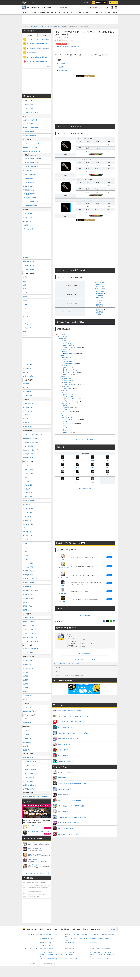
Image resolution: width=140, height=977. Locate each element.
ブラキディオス (27, 536)
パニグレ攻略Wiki (69, 952)
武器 (59, 667)
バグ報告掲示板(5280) (29, 194)
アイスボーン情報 (28, 108)
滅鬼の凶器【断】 (68, 353)
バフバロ (25, 528)
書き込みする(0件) (85, 615)
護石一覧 (25, 419)
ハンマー (62, 467)
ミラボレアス (27, 551)
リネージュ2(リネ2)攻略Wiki (72, 959)
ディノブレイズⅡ (67, 411)
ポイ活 (87, 2)
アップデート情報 (28, 104)
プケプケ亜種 (27, 532)
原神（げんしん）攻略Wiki (46, 948)
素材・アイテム (90, 12)
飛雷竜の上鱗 (99, 286)
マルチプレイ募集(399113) (30, 166)
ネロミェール (27, 520)
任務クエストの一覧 (28, 625)
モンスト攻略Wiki (94, 943)
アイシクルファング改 (72, 371)
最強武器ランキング (28, 261)
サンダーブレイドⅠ (64, 355)
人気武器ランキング (28, 265)
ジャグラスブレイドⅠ (64, 377)
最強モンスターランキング (30, 450)
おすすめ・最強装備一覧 (30, 135)
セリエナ (25, 719)
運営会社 (85, 929)
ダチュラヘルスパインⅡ (70, 419)
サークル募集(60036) (29, 182)
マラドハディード (65, 392)
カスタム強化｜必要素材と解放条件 (37, 43)
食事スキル (26, 415)
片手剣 (92, 460)
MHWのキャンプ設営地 (29, 711)
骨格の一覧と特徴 (28, 446)
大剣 (63, 460)
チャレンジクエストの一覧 (30, 641)
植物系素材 (26, 672)
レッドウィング (65, 427)
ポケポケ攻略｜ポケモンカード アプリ (99, 939)
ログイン (114, 2)
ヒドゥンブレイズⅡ (71, 402)
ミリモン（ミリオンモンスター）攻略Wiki (100, 959)
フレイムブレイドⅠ (64, 425)
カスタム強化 (107, 12)
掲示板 (115, 12)
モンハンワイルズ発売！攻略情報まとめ (68, 46)
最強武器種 (50, 12)
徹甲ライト (26, 332)
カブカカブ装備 (27, 364)
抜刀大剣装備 (27, 368)
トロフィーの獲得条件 (29, 769)
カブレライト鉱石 (99, 288)
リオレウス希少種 (28, 567)
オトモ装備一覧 (27, 391)
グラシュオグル (68, 375)
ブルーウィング (66, 429)
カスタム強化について (29, 765)
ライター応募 (111, 929)
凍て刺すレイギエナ (28, 575)
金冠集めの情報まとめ (29, 785)
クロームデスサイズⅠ (68, 344)
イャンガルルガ (27, 481)
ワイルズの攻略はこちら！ (30, 112)
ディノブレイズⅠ (66, 409)
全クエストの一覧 (28, 618)
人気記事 (30, 35)
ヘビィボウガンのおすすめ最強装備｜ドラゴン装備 (39, 39)
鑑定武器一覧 (27, 221)
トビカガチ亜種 (27, 512)
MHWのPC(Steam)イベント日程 (32, 151)
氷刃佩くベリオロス (28, 598)
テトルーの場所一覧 (28, 777)
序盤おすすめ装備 (28, 376)
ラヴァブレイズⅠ (66, 404)
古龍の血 (99, 300)
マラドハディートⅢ (68, 394)
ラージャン (26, 559)
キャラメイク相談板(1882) (30, 202)
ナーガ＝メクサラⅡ (70, 398)
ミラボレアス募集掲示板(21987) (32, 159)
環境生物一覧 (27, 664)
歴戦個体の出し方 (28, 458)
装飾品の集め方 (27, 426)
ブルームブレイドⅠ (63, 413)
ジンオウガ (26, 489)
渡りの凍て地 (27, 723)
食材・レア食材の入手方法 (30, 773)
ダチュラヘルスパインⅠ (68, 417)
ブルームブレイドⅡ (64, 415)
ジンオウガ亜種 (27, 493)
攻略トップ (26, 12)
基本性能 (62, 63)
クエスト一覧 (80, 12)
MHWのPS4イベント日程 (30, 147)
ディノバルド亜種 (28, 508)
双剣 (108, 460)
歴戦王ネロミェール (28, 610)
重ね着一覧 (99, 12)
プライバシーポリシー (52, 929)
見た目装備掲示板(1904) (30, 205)
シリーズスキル (27, 411)
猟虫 (93, 482)
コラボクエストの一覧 (29, 633)
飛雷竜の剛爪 (99, 311)
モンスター (58, 12)
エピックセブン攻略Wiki (46, 952)
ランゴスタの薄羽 (99, 282)
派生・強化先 (63, 70)
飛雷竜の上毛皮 (100, 284)
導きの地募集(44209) (29, 170)
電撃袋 (99, 295)
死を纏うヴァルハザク (29, 594)
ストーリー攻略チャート (30, 124)
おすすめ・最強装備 (28, 269)
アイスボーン (34, 12)
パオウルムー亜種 (28, 524)
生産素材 (62, 67)
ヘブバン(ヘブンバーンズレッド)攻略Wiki (100, 952)
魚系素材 (25, 684)
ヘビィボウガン (27, 328)
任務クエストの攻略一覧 (30, 120)
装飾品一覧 (26, 423)
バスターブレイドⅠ (64, 338)
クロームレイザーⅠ (66, 340)
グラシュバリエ (71, 373)
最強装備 (42, 12)
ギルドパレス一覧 (28, 229)
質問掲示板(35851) (28, 190)
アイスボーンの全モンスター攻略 (32, 434)
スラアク (62, 475)
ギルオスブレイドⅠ (64, 390)
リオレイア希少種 (28, 563)
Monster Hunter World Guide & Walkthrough (36, 796)
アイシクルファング (69, 369)
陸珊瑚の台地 (27, 742)
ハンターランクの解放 (29, 761)
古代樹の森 (26, 734)
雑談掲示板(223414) (28, 186)
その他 (25, 699)
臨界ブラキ (26, 602)
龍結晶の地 (26, 750)
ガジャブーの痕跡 (28, 781)
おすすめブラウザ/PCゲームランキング (38, 873)
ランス (92, 467)
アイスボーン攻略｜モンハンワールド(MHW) (67, 663)
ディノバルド (27, 504)
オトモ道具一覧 (27, 395)
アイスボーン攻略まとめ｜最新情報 (37, 57)
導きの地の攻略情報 (28, 131)
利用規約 (42, 929)
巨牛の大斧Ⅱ (67, 388)
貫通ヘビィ (26, 335)
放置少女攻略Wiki (69, 948)
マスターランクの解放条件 (30, 128)
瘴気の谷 (25, 746)
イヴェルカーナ (27, 477)
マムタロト (26, 547)
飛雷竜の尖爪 (99, 306)
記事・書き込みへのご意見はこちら (87, 660)
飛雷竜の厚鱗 (99, 313)
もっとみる (47, 66)
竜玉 (99, 302)
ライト (77, 482)
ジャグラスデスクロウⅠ (69, 382)
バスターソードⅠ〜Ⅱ (63, 334)
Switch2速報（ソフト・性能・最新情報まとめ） (102, 935)
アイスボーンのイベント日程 (31, 143)
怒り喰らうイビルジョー (30, 571)
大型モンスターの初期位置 (30, 442)
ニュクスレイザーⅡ (68, 423)
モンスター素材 (27, 695)
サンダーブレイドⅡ (66, 357)
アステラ (25, 730)
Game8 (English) (95, 929)
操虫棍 (92, 475)
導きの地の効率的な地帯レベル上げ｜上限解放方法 (39, 48)
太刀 (78, 460)
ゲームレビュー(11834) (29, 198)
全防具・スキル (27, 217)
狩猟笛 (77, 467)
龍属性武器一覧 (31, 52)
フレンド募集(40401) (29, 178)
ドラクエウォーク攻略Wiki (46, 945)
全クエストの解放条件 (29, 621)
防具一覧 (72, 12)
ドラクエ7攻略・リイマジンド (47, 939)
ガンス (108, 467)
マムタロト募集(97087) (29, 174)
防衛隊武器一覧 (27, 257)
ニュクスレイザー (66, 421)
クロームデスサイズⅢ (71, 347)
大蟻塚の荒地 (27, 738)
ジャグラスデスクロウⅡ (71, 384)
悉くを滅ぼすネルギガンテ (30, 590)
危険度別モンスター (28, 454)
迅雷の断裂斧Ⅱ (69, 363)
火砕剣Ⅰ (66, 406)
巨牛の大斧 (66, 386)
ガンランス (26, 308)
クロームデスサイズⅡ (69, 346)
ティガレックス (27, 497)
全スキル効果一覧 (28, 403)
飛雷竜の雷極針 (100, 293)
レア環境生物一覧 (28, 668)
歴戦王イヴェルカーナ (29, 606)
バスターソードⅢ (62, 336)
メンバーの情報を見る (85, 653)
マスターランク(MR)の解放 (30, 649)
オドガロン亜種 (27, 485)
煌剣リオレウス (67, 431)
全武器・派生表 (27, 213)
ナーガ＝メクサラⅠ (69, 396)
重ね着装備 (26, 384)
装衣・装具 (26, 387)
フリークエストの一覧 (29, 629)
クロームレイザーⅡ (67, 342)
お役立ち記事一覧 (28, 758)
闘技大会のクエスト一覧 (30, 637)
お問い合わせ (76, 929)
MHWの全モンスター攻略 (30, 438)
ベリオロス (26, 543)
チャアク (77, 475)
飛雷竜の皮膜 (99, 291)
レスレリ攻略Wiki (69, 955)
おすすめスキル (27, 407)
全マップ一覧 (27, 707)
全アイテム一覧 (27, 660)
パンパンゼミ (27, 372)
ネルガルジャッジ (65, 349)
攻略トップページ (28, 100)
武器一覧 (65, 12)
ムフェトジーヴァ (28, 555)
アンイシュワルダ (28, 469)
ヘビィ (62, 482)
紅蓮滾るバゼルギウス (29, 582)
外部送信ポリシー (65, 929)
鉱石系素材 (26, 680)
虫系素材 (25, 676)
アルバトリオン (27, 465)
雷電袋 (99, 315)
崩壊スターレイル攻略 (45, 943)
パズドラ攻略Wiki (69, 943)
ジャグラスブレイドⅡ (65, 379)
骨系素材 (25, 688)
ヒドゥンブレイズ (69, 400)
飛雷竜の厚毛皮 (100, 309)
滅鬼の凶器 (64, 351)
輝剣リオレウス (68, 433)
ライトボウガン (27, 324)
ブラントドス (27, 540)
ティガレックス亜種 (28, 500)
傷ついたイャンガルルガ (30, 579)
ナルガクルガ (27, 516)
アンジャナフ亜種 (28, 473)
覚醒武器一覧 (27, 225)
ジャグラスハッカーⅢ (67, 380)
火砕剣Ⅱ (67, 407)
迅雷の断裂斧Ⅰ (68, 361)
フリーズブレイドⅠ (66, 365)
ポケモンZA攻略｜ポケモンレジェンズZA (50, 935)
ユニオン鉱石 (99, 297)
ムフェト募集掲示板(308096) (31, 163)
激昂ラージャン (27, 586)
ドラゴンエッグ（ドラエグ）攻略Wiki (49, 959)
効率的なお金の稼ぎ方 (29, 789)
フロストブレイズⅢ (68, 367)
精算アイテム (27, 692)
